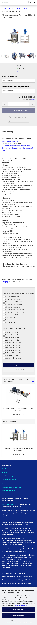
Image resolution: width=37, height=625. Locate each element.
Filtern (18, 365)
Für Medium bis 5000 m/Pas (14, 307)
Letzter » (26, 8)
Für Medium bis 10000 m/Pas (14, 309)
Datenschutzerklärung (20, 605)
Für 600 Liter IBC (10, 322)
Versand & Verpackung (9, 479)
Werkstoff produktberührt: (10, 76)
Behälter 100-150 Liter (12, 332)
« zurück (12, 8)
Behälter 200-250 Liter (12, 335)
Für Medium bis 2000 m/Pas (14, 299)
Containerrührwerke (8, 504)
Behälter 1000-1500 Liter (13, 342)
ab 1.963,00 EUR (18, 414)
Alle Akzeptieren (18, 609)
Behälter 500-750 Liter (12, 340)
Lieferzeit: (5, 69)
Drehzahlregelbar (10, 320)
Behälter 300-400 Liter (12, 337)
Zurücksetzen (18, 370)
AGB (3, 483)
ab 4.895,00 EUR (18, 454)
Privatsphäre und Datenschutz (11, 487)
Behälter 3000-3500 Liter (13, 348)
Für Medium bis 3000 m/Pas (14, 304)
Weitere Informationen (18, 621)
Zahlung (4, 472)
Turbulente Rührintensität (13, 353)
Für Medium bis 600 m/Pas (13, 297)
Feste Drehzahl (10, 317)
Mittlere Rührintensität (12, 355)
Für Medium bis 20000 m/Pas (14, 315)
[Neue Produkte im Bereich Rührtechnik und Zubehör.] (33, 382)
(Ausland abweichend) (23, 71)
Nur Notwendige (18, 615)
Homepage (5, 282)
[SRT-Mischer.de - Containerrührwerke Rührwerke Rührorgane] (4, 2)
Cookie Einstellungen (8, 490)
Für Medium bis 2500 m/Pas (14, 302)
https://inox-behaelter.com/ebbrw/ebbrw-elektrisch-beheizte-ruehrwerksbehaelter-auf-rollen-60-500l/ (17, 148)
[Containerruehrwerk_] (18, 395)
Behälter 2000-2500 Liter (13, 345)
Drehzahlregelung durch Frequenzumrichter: (16, 87)
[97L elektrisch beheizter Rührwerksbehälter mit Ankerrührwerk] (18, 36)
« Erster (5, 8)
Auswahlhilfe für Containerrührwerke (18, 293)
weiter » (19, 8)
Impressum (5, 468)
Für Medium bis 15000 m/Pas (14, 312)
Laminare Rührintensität (13, 358)
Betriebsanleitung (7, 476)
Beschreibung (7, 132)
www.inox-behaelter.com (10, 141)
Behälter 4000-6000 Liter (13, 350)
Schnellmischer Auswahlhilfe (15, 329)
